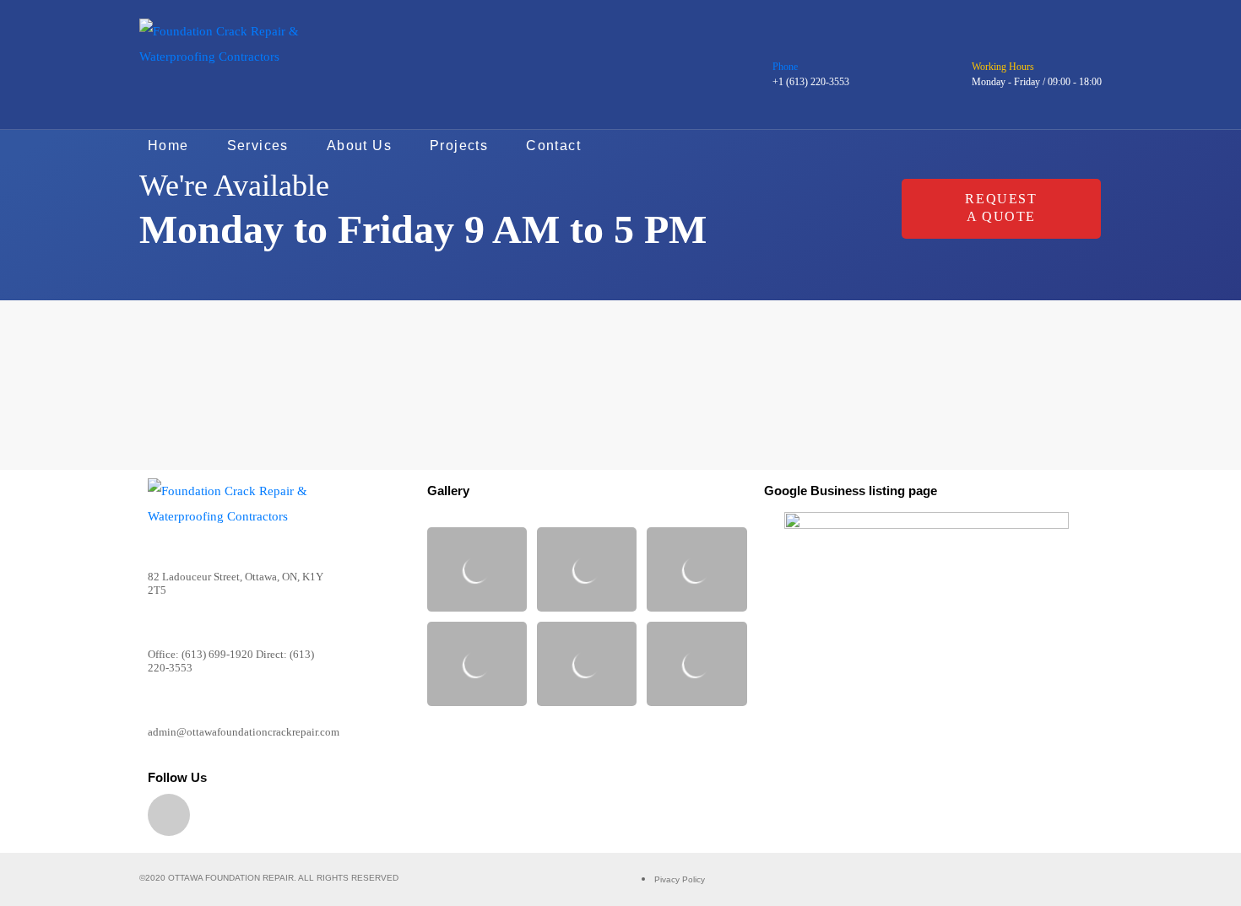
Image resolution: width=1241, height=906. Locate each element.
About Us (359, 145)
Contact (553, 145)
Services (258, 145)
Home (168, 145)
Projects (459, 145)
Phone (785, 67)
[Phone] (782, 45)
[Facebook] (169, 815)
